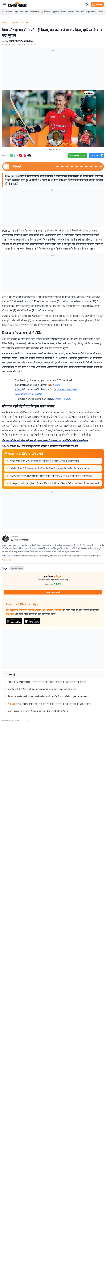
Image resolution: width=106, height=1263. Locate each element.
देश (7, 610)
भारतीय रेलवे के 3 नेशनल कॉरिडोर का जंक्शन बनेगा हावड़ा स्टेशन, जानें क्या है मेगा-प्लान (42, 689)
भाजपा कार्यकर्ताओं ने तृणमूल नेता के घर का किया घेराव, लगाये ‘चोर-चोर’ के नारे (38, 711)
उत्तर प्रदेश (24, 11)
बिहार (16, 11)
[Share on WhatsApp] (11, 155)
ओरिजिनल (47, 11)
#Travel (18, 389)
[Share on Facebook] (16, 155)
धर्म (44, 610)
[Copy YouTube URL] (20, 155)
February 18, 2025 (62, 398)
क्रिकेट (50, 610)
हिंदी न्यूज (10, 614)
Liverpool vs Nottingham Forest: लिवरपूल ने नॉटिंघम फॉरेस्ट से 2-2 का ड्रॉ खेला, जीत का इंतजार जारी (54, 483)
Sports (15, 22)
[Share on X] (29, 155)
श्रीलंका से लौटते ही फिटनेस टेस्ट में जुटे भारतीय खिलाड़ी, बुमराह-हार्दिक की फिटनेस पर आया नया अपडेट (51, 468)
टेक (77, 11)
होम (3, 11)
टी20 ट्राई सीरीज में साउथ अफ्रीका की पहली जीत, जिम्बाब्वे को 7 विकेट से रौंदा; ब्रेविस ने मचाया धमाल (51, 475)
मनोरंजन (71, 11)
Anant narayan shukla (21, 41)
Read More (6, 560)
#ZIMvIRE (55, 384)
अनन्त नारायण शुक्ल (21, 539)
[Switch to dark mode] (86, 4)
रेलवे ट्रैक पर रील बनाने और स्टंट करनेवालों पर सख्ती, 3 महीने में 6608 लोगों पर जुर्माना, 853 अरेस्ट (47, 696)
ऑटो (82, 11)
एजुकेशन (56, 11)
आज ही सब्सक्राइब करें (53, 592)
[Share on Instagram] (24, 155)
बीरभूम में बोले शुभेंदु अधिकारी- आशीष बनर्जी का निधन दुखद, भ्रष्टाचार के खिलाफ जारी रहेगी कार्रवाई (47, 681)
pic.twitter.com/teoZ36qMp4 (28, 393)
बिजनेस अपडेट (34, 610)
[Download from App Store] (32, 621)
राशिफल (100, 11)
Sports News (17, 568)
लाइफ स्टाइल (91, 11)
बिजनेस (63, 11)
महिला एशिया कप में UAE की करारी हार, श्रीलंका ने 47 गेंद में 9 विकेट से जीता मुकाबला (44, 460)
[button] (53, 118)
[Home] (17, 4)
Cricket (25, 22)
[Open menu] (4, 4)
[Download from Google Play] (14, 621)
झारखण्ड (9, 11)
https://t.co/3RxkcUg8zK (65, 389)
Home (5, 22)
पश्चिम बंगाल (34, 11)
